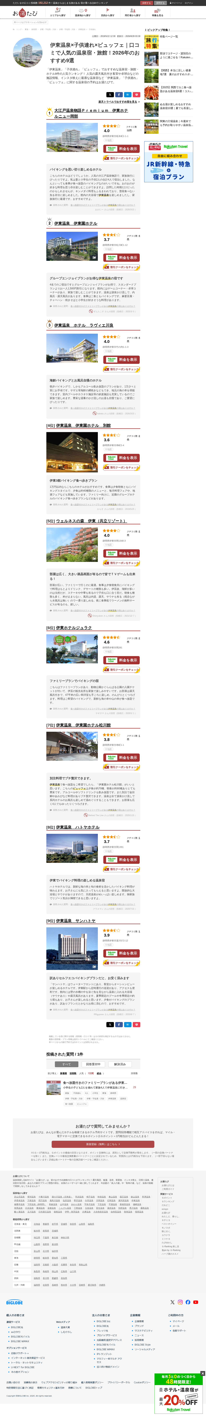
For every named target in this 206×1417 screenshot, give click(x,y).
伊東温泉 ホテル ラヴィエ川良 (83, 325)
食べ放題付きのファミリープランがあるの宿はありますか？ (102, 205)
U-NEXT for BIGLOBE (22, 1367)
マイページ (177, 3)
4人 (86, 1093)
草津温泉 (146, 1197)
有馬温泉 (18, 1208)
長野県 (46, 1244)
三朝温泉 (78, 1208)
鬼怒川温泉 (55, 1200)
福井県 (55, 1251)
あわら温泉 (76, 1204)
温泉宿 (123, 1099)
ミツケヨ (166, 1239)
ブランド (139, 1325)
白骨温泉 (89, 1200)
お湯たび (166, 1213)
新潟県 (55, 1244)
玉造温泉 (89, 1208)
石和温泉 (111, 1200)
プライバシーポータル (119, 1382)
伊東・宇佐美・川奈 (74, 1099)
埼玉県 (37, 1237)
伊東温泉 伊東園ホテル (75, 223)
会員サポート (179, 1330)
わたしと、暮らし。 (171, 1216)
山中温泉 (64, 1204)
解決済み (120, 1064)
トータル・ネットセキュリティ (27, 1362)
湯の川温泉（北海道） (62, 1197)
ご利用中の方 (175, 1315)
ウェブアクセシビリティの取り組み (59, 1382)
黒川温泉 (133, 1208)
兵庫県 (64, 1264)
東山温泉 (113, 1197)
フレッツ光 (102, 1330)
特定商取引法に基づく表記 (19, 1387)
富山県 (37, 1251)
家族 (67, 1093)
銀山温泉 (135, 1197)
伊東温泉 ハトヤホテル (78, 827)
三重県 (64, 1258)
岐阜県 (46, 1258)
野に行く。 (167, 1231)
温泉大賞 (65, 1327)
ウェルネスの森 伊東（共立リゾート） (91, 521)
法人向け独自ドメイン (108, 1366)
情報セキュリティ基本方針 (50, 1387)
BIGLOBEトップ (94, 1387)
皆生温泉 (100, 1208)
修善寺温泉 (19, 1204)
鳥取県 (37, 1271)
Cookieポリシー (142, 1382)
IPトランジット (104, 1354)
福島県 (91, 1224)
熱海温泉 (128, 1212)
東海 (104, 1093)
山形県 (82, 1224)
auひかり (15, 1331)
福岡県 (37, 1285)
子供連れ (77, 1093)
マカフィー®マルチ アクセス (109, 1360)
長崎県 (55, 1285)
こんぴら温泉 (65, 1208)
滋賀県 (37, 1264)
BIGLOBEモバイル (20, 1336)
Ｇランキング (168, 1201)
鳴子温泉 (90, 1197)
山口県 (73, 1271)
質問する (160, 3)
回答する (146, 3)
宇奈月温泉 (89, 1204)
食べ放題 (69, 1104)
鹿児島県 (92, 1285)
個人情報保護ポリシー (92, 1382)
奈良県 (73, 1264)
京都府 (46, 1264)
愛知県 (55, 1258)
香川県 (46, 1278)
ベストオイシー (169, 1224)
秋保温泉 (102, 1197)
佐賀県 (46, 1285)
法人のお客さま (101, 1315)
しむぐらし (66, 1331)
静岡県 (113, 1093)
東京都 (55, 1237)
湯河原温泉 (123, 1200)
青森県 (46, 1224)
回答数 (73, 1073)
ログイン (189, 3)
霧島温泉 (144, 1208)
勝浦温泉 (40, 1208)
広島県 (64, 1271)
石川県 (46, 1251)
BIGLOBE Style (143, 1344)
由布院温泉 (116, 1212)
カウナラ (166, 1235)
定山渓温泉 (19, 1197)
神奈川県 (65, 1237)
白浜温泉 (29, 1208)
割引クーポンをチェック (124, 158)
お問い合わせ (13, 1382)
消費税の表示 (30, 1382)
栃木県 (37, 1231)
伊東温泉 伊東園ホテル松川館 (83, 725)
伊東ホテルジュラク (74, 627)
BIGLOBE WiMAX (20, 1341)
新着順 (63, 1073)
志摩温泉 (86, 1212)
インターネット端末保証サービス (28, 1357)
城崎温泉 (137, 1204)
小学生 (95, 1093)
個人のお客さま (15, 1315)
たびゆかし (167, 1242)
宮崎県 (82, 1285)
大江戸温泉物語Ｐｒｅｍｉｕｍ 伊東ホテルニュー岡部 (91, 113)
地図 (109, 140)
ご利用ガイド (168, 1189)
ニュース (139, 1335)
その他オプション (20, 1371)
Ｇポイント (167, 1198)
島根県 (46, 1271)
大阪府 (55, 1264)
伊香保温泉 (19, 1200)
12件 (129, 130)
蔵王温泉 (124, 1197)
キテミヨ (166, 1220)
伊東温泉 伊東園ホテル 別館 (83, 425)
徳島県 (37, 1278)
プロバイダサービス (107, 1335)
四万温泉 (42, 1200)
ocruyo (165, 1209)
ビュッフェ (82, 1104)
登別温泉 (31, 1197)
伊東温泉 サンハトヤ (76, 920)
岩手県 (55, 1224)
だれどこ (166, 1205)
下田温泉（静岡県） (36, 1204)
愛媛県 (55, 1278)
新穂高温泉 (125, 1204)
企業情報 (135, 1315)
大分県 (73, 1285)
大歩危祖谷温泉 (100, 1212)
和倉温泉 (53, 1204)
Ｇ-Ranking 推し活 (170, 1246)
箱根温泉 (58, 1212)
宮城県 (64, 1224)
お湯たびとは (168, 1185)
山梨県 (37, 1244)
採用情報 (139, 1340)
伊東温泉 (112, 1099)
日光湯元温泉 (44, 1212)
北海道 (37, 1224)
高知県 (64, 1278)
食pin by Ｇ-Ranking (171, 1250)
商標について (75, 1387)
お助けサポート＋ (20, 1353)
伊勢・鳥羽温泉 (72, 1212)
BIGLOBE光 (17, 1327)
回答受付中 (93, 1064)
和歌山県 (83, 1264)
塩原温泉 (67, 1200)
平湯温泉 (113, 1204)
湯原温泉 (111, 1208)
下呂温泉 (102, 1204)
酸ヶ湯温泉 (19, 1212)
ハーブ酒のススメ (170, 1254)
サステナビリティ (144, 1330)
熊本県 (64, 1285)
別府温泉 (122, 1208)
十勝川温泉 (43, 1197)
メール (176, 1325)
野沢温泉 (78, 1200)
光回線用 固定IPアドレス (109, 1340)
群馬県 (46, 1231)
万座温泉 (31, 1200)
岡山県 (55, 1271)
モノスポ (166, 1228)
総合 (99, 1073)
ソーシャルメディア (145, 1349)
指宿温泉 (139, 1212)
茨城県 (55, 1231)
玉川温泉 (31, 1212)
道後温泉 (51, 1208)
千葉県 (46, 1237)
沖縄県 (102, 1285)
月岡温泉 (100, 1200)
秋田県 (73, 1224)
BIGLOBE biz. (104, 1321)
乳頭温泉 (79, 1197)
